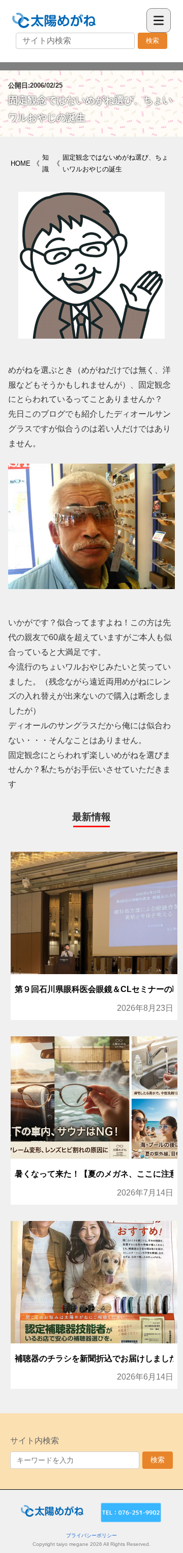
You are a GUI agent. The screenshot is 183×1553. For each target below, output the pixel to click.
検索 (152, 40)
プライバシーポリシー (91, 1535)
